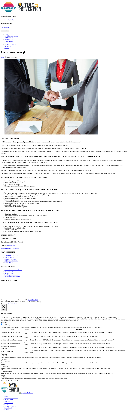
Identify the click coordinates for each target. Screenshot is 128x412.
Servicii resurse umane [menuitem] (11, 398)
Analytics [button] (3, 364)
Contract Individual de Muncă (13, 270)
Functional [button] (4, 354)
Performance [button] (4, 359)
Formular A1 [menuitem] (8, 408)
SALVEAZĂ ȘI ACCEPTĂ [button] (9, 380)
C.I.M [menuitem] (6, 404)
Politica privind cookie (11, 275)
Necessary (6, 324)
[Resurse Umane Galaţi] (21, 12)
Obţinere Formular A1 (11, 261)
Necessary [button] (4, 322)
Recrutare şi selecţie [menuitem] (10, 406)
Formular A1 (8, 46)
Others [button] (3, 375)
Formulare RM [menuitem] (8, 399)
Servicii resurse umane (11, 36)
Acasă (6, 34)
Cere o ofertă (5, 31)
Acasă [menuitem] (6, 396)
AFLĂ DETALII (12, 303)
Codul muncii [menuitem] (8, 403)
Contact (6, 48)
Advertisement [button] (5, 370)
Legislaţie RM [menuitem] (8, 401)
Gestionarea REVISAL (11, 255)
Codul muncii (8, 41)
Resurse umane (8, 257)
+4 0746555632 (5, 27)
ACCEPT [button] (4, 303)
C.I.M (6, 43)
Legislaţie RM (8, 39)
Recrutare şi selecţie (10, 44)
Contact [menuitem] (6, 409)
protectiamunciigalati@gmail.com (10, 19)
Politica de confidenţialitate (12, 276)
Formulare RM (8, 37)
